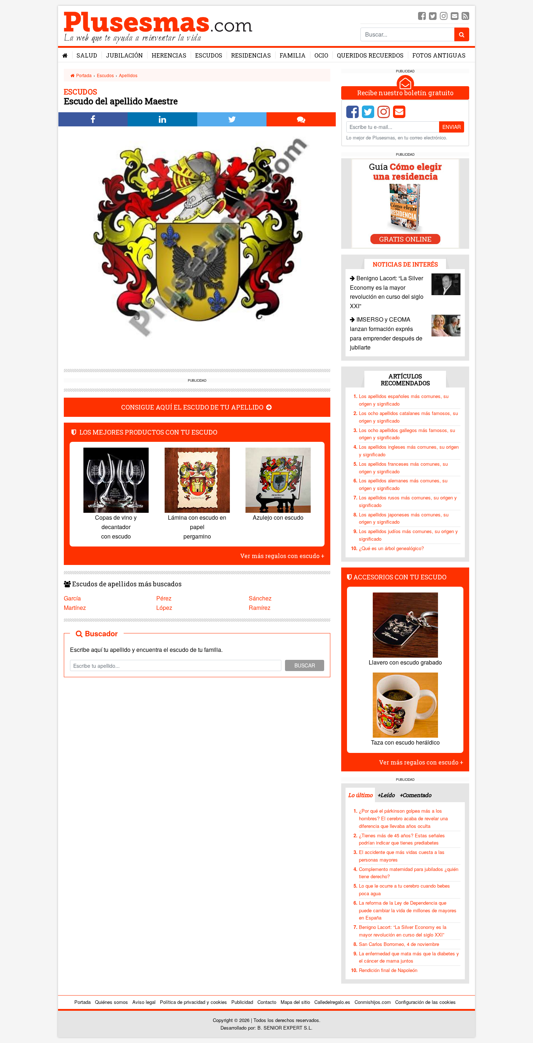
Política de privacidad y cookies (193, 1001)
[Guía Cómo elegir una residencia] (405, 203)
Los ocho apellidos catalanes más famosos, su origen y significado (408, 417)
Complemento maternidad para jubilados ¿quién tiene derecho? (408, 873)
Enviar (451, 126)
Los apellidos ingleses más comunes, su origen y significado (409, 450)
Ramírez (259, 607)
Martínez (75, 607)
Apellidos (128, 75)
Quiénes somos (111, 1001)
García (72, 598)
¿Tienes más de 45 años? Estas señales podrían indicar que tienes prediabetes (402, 839)
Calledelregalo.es (332, 1001)
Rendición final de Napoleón (388, 970)
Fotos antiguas (439, 55)
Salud (87, 55)
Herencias (169, 55)
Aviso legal (144, 1001)
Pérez (164, 598)
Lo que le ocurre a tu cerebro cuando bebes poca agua (404, 889)
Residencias (251, 55)
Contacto (266, 1001)
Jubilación (124, 55)
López (164, 607)
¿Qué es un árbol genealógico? (391, 548)
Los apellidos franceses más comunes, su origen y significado (403, 467)
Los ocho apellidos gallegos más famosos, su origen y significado (407, 434)
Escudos (208, 55)
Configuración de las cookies (425, 1001)
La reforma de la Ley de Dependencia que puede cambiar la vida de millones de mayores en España (407, 910)
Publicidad (242, 1001)
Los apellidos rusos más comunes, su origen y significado (408, 501)
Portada (83, 75)
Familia (293, 55)
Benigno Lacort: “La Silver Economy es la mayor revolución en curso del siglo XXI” (402, 930)
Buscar (304, 665)
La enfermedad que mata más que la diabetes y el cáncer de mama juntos (409, 957)
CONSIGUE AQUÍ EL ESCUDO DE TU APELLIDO (193, 407)
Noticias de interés (405, 264)
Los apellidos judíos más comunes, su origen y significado (408, 535)
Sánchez (260, 598)
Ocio (321, 55)
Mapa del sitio (295, 1001)
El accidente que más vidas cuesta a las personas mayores (402, 856)
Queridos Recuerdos (370, 55)
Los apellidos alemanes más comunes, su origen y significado (403, 484)
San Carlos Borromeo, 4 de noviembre (399, 944)
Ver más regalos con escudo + (282, 556)
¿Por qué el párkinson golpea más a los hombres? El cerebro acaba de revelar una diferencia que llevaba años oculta (403, 818)
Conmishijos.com (373, 1001)
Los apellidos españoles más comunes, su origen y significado (404, 400)
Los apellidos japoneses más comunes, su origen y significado (404, 518)
